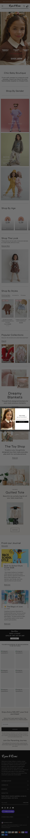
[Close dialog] (28, 409)
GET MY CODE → (22, 421)
